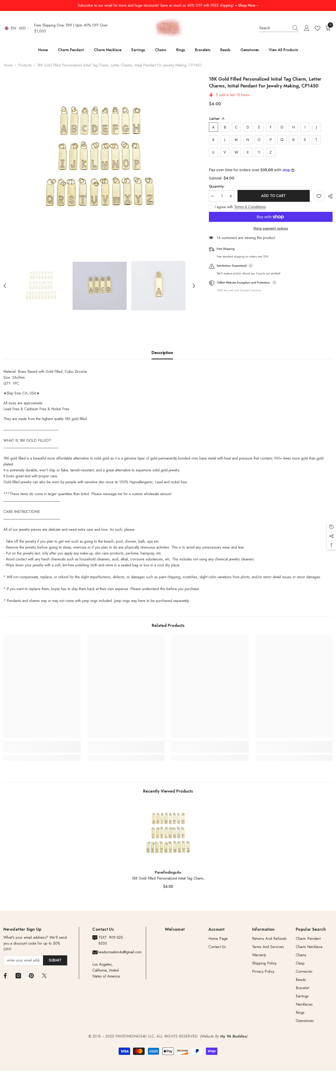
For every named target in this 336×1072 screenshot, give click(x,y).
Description (162, 353)
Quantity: (217, 186)
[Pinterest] (31, 975)
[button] (4, 285)
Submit (55, 960)
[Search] (278, 28)
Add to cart (273, 195)
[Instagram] (18, 975)
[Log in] (306, 28)
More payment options (270, 228)
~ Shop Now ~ (247, 5)
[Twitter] (44, 975)
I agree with (224, 207)
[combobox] (274, 28)
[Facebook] (5, 975)
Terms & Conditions (250, 207)
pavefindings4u (168, 872)
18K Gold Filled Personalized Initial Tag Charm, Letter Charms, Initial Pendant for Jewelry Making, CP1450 (168, 878)
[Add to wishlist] (319, 196)
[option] (99, 158)
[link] (42, 750)
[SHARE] (329, 196)
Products (25, 65)
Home (8, 65)
